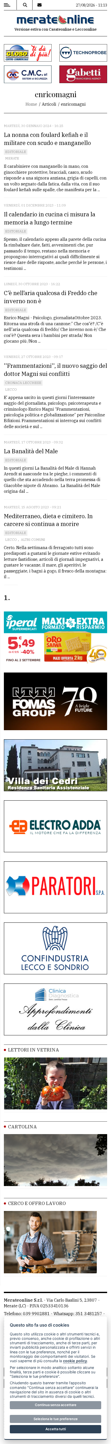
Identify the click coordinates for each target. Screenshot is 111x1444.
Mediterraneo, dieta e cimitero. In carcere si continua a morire (48, 520)
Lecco (11, 389)
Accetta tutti (55, 1429)
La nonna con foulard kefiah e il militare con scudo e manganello (47, 139)
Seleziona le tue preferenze (56, 1419)
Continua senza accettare (55, 1405)
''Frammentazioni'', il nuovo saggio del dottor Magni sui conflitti (55, 369)
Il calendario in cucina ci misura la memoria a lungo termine (49, 218)
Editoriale (15, 152)
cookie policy (75, 1361)
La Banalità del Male (31, 451)
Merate (12, 158)
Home (31, 104)
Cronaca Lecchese (23, 383)
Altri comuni (33, 539)
